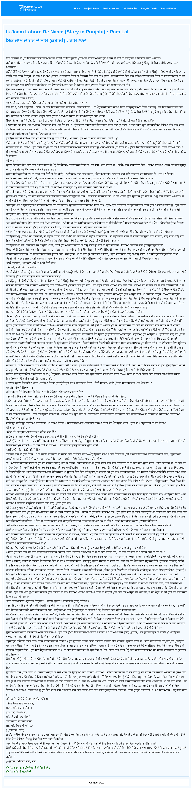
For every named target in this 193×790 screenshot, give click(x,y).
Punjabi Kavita (168, 8)
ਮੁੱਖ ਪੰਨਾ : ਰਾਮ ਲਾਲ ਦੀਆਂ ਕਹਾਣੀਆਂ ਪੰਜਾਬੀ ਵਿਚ (28, 767)
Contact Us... (96, 782)
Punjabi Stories (92, 8)
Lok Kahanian (129, 8)
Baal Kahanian (111, 8)
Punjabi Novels (149, 8)
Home (77, 8)
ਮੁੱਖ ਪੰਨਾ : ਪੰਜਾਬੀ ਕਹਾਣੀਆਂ (18, 771)
